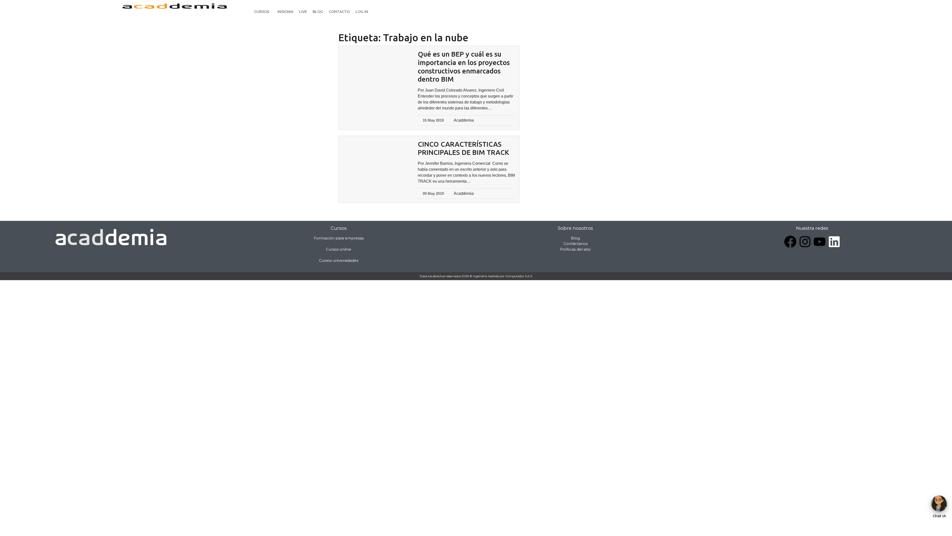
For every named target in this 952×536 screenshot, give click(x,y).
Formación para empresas (339, 238)
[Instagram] (805, 241)
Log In (362, 11)
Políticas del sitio (575, 249)
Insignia (285, 11)
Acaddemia (464, 120)
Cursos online (338, 249)
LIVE (303, 11)
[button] (262, 11)
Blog (318, 11)
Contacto (339, 11)
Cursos (261, 11)
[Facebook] (790, 241)
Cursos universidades (338, 260)
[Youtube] (819, 241)
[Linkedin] (834, 241)
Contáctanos (576, 243)
